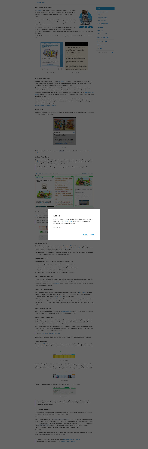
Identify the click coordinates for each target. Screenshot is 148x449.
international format (67, 221)
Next (92, 234)
